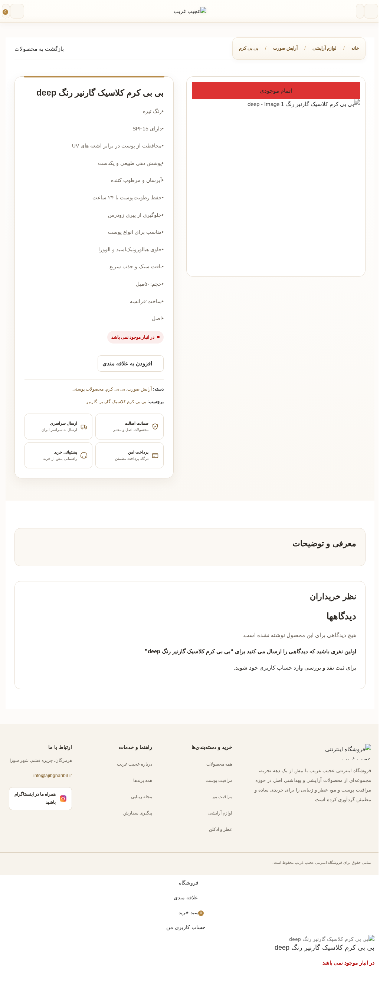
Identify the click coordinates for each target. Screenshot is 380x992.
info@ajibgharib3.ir (52, 776)
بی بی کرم (248, 48)
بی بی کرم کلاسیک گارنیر (122, 401)
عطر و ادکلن (220, 829)
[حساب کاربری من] (17, 11)
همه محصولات (219, 764)
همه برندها (142, 780)
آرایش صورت (285, 48)
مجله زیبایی (141, 796)
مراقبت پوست (219, 780)
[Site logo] (190, 11)
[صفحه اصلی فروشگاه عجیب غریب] (341, 752)
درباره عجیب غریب (134, 764)
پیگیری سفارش (137, 813)
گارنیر (91, 401)
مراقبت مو (222, 796)
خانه (355, 48)
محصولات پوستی (88, 389)
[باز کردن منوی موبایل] (371, 11)
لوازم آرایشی (324, 48)
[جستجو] (360, 11)
